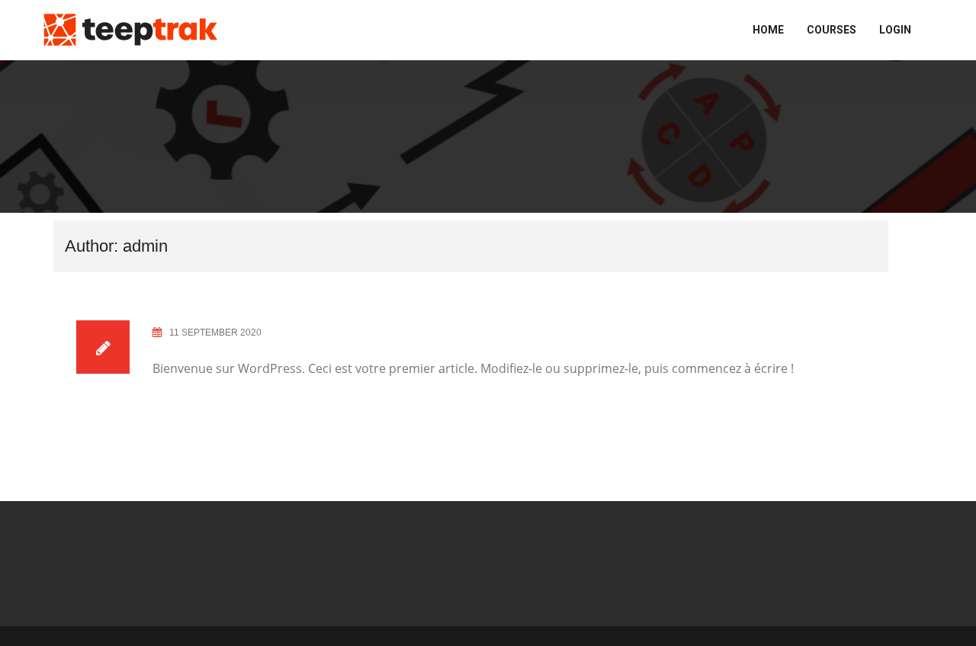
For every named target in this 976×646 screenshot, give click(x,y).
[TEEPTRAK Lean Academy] (131, 29)
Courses (831, 30)
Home (768, 30)
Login (895, 30)
